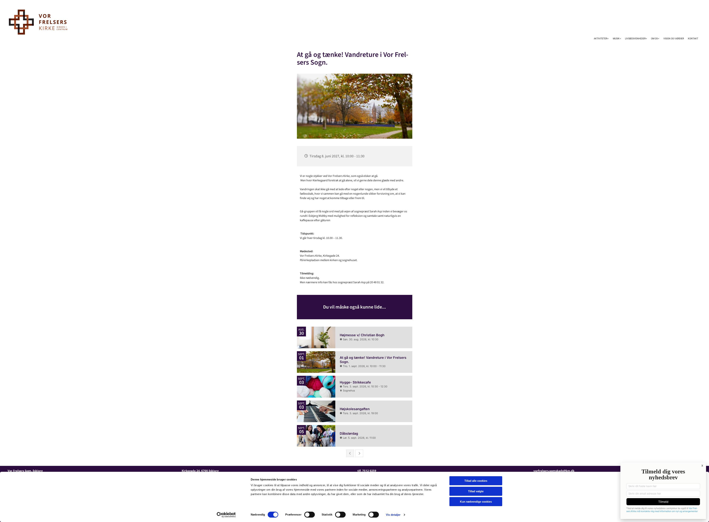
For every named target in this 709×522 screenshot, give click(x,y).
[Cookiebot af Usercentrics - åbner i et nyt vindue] (226, 515)
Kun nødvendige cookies (476, 501)
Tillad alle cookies (475, 480)
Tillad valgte (476, 491)
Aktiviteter (600, 38)
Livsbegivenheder (635, 38)
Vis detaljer (393, 514)
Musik (616, 38)
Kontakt (693, 38)
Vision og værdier (673, 38)
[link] (601, 39)
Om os (654, 38)
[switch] (309, 515)
